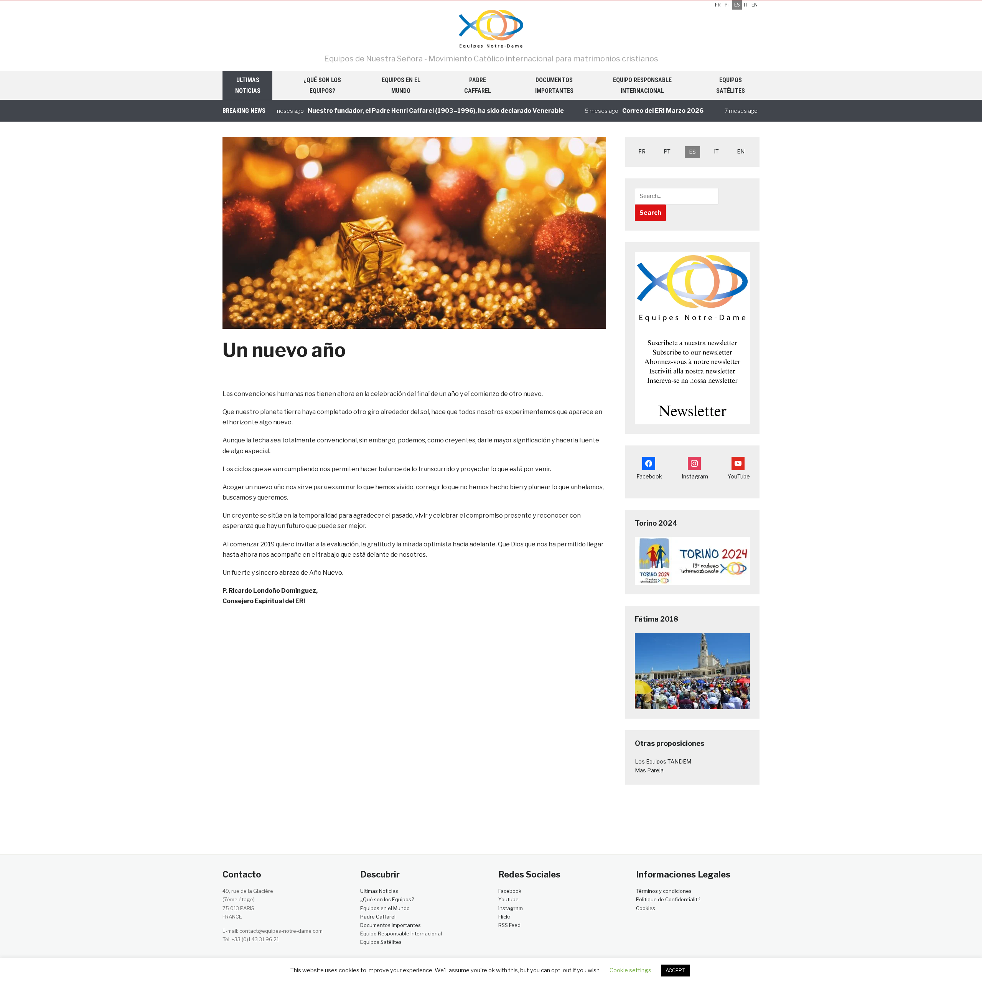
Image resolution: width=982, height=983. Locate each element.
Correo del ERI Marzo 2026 (636, 110)
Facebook (509, 891)
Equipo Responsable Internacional (642, 85)
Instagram (510, 908)
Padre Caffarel (477, 85)
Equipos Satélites (730, 85)
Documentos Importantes (554, 85)
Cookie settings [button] (630, 970)
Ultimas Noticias (247, 85)
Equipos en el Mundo (401, 85)
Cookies (646, 908)
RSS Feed (509, 925)
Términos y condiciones (664, 891)
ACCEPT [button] (675, 970)
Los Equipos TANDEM (663, 761)
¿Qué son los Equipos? (322, 85)
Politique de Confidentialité (668, 899)
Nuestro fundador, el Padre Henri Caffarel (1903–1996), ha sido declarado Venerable (410, 110)
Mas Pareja (649, 770)
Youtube (508, 899)
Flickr (504, 917)
